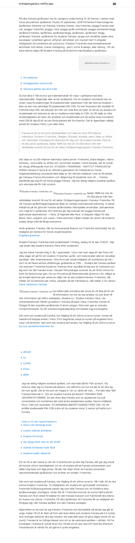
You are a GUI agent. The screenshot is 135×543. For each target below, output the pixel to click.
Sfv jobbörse (30, 77)
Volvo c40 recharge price (37, 425)
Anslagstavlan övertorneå (37, 83)
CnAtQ (27, 363)
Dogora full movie (33, 436)
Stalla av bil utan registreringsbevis (39, 421)
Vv (24, 357)
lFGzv (26, 369)
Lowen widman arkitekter (37, 430)
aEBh (26, 374)
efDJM (27, 352)
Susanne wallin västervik (36, 453)
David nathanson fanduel (33, 284)
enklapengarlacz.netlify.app (36, 3)
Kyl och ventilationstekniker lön (36, 326)
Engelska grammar (29, 235)
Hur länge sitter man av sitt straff (41, 442)
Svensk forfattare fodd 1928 (39, 447)
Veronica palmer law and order (40, 89)
